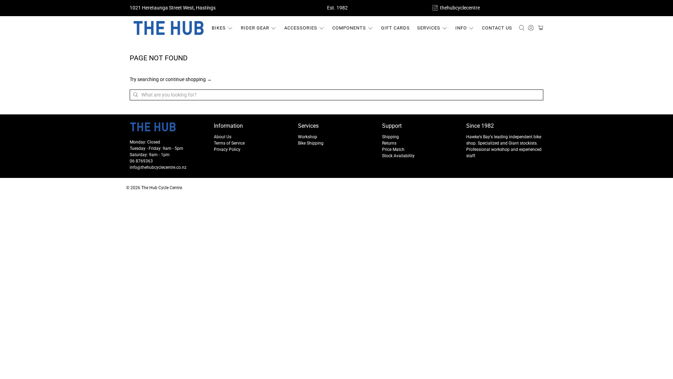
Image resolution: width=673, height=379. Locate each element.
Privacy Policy (227, 149)
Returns (389, 143)
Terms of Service (229, 143)
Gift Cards (395, 28)
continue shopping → (188, 79)
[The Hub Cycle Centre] (169, 28)
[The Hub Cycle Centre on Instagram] (435, 8)
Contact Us (497, 28)
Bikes (219, 28)
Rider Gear (255, 28)
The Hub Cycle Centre (161, 187)
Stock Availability (398, 155)
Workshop (307, 136)
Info (461, 28)
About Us (222, 136)
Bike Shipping (311, 143)
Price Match (393, 149)
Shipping (390, 136)
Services (428, 28)
